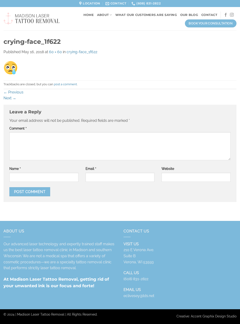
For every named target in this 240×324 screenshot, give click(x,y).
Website (167, 169)
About (103, 15)
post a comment (65, 84)
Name (15, 169)
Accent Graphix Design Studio (213, 316)
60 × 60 (55, 52)
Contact (209, 15)
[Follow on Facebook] (226, 15)
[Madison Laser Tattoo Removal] (31, 19)
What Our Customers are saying (146, 15)
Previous (13, 92)
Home (88, 15)
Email (91, 169)
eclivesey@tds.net (139, 296)
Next (10, 98)
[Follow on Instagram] (232, 15)
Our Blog (189, 15)
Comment (18, 128)
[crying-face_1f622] (11, 67)
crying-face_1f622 (82, 52)
